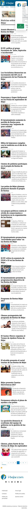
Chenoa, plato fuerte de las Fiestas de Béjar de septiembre (14, 444)
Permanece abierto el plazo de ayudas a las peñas (14, 401)
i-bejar (2, 6)
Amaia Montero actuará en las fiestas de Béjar (14, 30)
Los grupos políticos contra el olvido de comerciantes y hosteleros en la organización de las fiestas (13, 214)
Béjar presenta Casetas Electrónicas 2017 (10, 383)
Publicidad (4, 490)
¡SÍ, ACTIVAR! (20, 26)
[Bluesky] (12, 481)
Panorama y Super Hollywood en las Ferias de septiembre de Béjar (14, 99)
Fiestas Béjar (13, 6)
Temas (7, 6)
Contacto (4, 493)
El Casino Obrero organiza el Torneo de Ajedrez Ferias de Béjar (13, 338)
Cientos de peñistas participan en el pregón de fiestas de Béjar (14, 166)
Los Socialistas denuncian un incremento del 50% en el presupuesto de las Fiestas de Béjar (13, 75)
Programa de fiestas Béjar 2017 (12, 299)
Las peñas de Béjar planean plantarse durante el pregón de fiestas (13, 188)
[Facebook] (6, 481)
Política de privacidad (4, 497)
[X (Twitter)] (9, 481)
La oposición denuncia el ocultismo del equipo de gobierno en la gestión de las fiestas (13, 424)
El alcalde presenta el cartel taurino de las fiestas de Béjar (13, 361)
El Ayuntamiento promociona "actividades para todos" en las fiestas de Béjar (13, 239)
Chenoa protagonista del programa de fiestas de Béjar (13, 316)
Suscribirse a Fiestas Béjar (1, 467)
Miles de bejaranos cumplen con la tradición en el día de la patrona (14, 145)
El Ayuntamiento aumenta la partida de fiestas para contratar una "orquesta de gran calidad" (13, 123)
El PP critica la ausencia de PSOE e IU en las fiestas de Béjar (12, 260)
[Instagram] (15, 481)
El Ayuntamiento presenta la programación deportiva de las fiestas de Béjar (13, 280)
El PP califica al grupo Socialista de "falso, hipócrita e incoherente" (13, 50)
